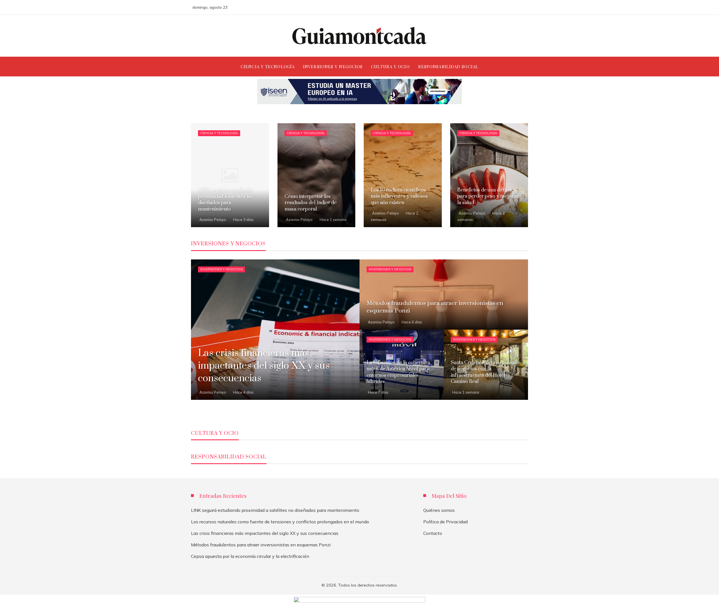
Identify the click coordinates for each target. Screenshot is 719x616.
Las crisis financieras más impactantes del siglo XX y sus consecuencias (264, 533)
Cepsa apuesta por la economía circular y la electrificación (250, 556)
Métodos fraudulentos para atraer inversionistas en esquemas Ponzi (261, 544)
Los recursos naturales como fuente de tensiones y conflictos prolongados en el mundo (280, 521)
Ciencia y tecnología (219, 133)
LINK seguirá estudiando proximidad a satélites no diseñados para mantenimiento (275, 510)
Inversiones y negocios (221, 269)
